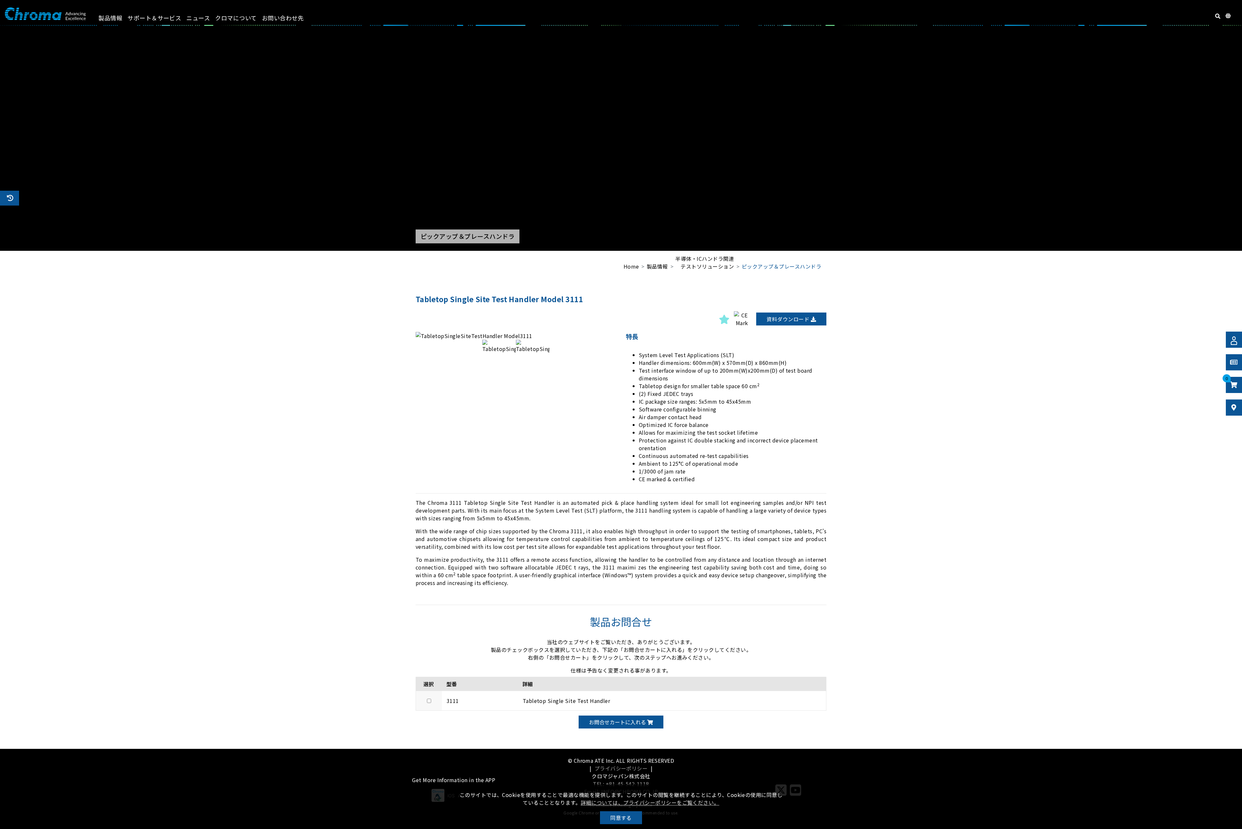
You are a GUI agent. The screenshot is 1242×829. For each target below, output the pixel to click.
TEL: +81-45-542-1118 (621, 784)
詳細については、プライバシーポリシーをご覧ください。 (650, 802)
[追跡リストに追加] (724, 319)
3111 (453, 701)
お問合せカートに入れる (618, 722)
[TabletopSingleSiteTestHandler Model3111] (516, 336)
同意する (621, 818)
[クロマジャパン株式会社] (45, 13)
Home (631, 266)
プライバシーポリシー (621, 768)
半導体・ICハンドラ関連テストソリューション (704, 262)
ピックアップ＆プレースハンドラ (781, 266)
